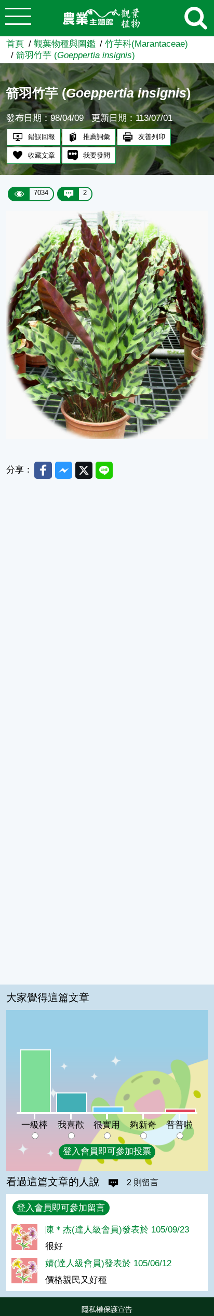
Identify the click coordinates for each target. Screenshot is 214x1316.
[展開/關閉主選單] (18, 18)
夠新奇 (143, 1125)
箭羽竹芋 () (75, 55)
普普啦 (179, 1125)
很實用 (106, 1125)
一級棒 (34, 1125)
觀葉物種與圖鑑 (65, 44)
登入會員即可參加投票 (107, 1151)
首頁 (15, 44)
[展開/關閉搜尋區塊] (196, 18)
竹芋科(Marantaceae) (146, 44)
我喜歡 (71, 1125)
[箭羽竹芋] (106, 436)
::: (211, 1312)
